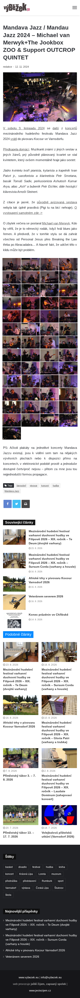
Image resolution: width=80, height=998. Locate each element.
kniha (62, 867)
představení (29, 881)
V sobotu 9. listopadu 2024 (24, 128)
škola (8, 894)
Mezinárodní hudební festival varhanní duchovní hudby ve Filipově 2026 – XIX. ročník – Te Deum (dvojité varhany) (41, 925)
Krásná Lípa (26, 874)
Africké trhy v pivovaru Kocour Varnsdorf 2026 (35, 950)
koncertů (71, 128)
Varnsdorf (21, 485)
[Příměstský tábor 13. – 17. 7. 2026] (20, 815)
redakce (7, 66)
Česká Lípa (42, 888)
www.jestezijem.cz (40, 990)
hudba (56, 485)
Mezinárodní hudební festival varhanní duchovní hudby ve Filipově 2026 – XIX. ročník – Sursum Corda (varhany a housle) (41, 940)
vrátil (13, 139)
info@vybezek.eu (51, 977)
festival (36, 867)
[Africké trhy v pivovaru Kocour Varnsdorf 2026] (14, 584)
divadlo (22, 867)
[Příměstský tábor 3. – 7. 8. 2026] (20, 758)
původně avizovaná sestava (57, 202)
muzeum (56, 874)
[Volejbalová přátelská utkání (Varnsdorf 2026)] (59, 815)
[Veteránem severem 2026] (14, 602)
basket (9, 867)
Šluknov (58, 888)
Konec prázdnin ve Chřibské (48, 614)
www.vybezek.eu (29, 977)
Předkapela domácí (16, 149)
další (56, 128)
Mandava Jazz (12, 491)
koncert (45, 485)
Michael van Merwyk (56, 223)
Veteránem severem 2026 (46, 596)
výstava (26, 888)
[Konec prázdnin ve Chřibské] (14, 620)
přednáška (11, 881)
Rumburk (47, 881)
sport (60, 881)
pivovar (33, 485)
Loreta (42, 874)
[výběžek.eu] (17, 8)
